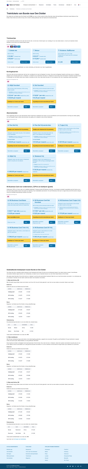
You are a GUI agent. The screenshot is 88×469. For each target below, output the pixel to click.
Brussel (46, 458)
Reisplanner (41, 4)
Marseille (66, 458)
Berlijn (46, 451)
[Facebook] (70, 466)
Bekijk (26, 106)
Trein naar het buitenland (31, 451)
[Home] (7, 8)
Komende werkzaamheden (32, 453)
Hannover (66, 453)
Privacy (16, 466)
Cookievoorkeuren (22, 466)
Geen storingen (9, 1)
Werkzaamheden (10, 456)
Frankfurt (66, 449)
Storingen (9, 453)
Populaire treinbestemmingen (52, 446)
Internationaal (61, 4)
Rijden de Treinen (15, 465)
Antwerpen (47, 449)
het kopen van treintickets (20, 439)
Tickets (54, 4)
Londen (46, 456)
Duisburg (66, 451)
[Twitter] (67, 466)
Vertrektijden (48, 4)
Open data (12, 466)
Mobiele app (9, 449)
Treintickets (12, 8)
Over (75, 4)
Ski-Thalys (66, 460)
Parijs (46, 453)
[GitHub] (80, 466)
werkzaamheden (16, 1)
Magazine (28, 458)
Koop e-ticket (24, 62)
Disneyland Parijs (68, 456)
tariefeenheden (16, 334)
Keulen (46, 460)
